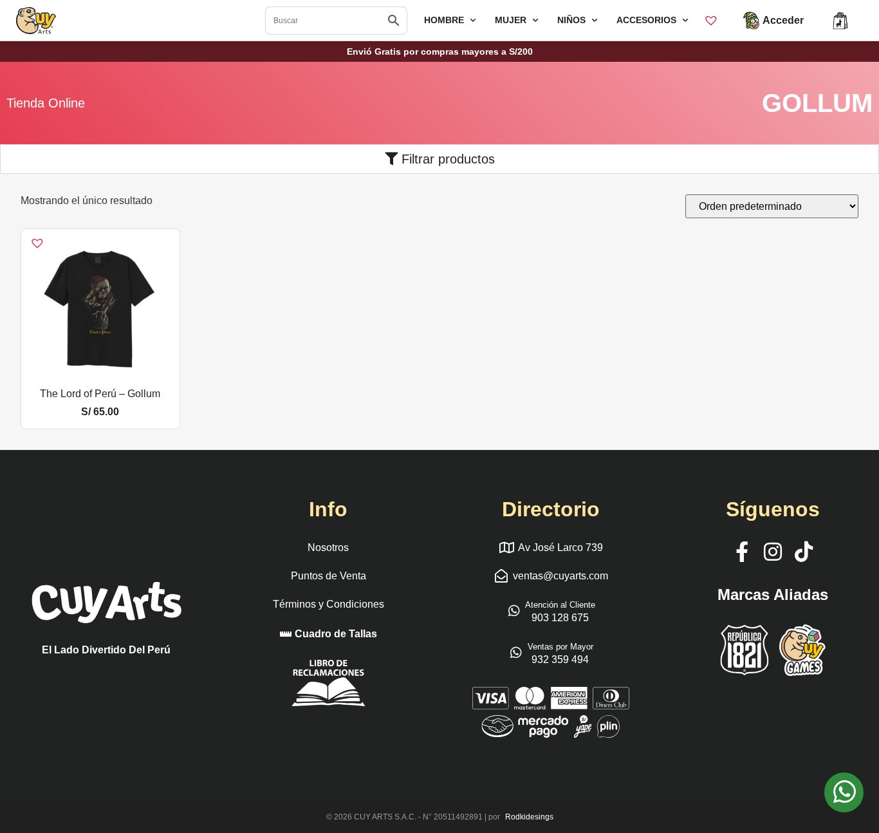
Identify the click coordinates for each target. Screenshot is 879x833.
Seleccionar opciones (100, 376)
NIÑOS (571, 20)
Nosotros (328, 547)
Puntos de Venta (328, 575)
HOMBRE (444, 20)
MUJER (510, 20)
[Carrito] (840, 20)
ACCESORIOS (646, 20)
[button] (29, 235)
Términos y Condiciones (328, 604)
